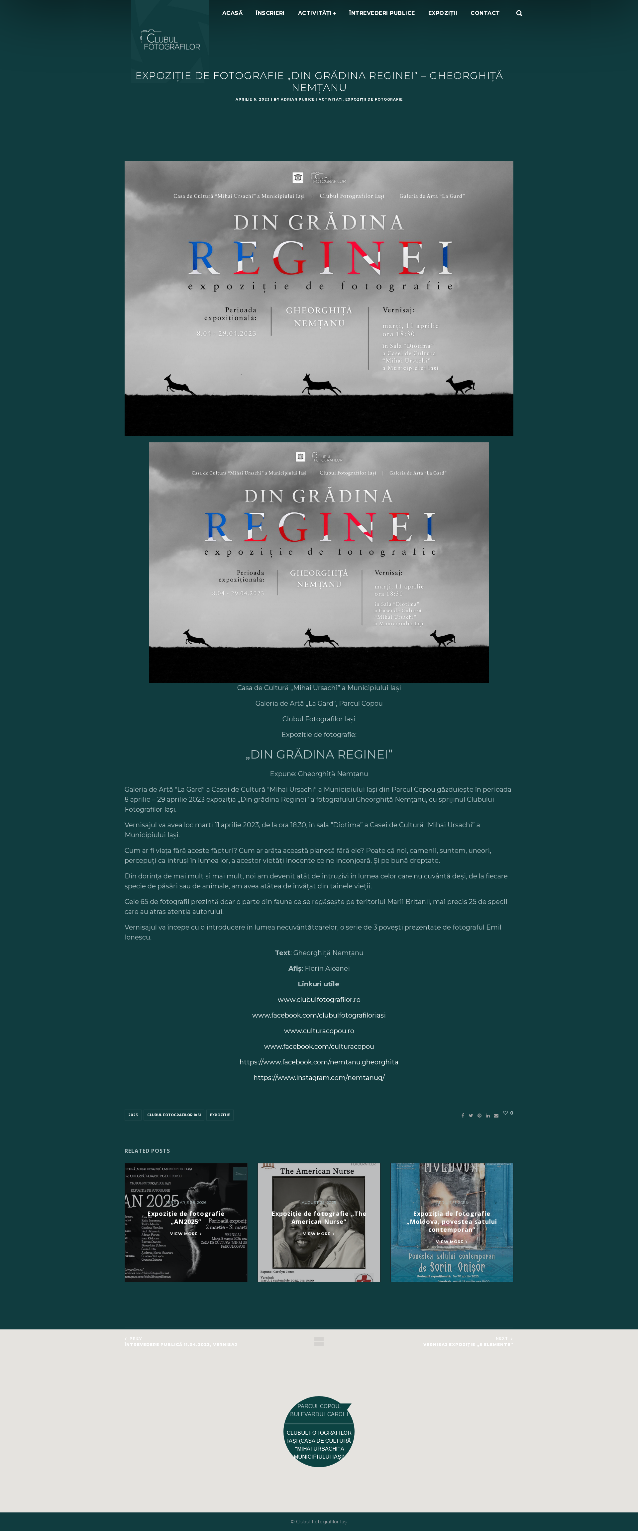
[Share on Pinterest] (479, 1115)
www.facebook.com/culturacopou (319, 1046)
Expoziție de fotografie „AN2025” (186, 1217)
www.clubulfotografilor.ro (319, 1000)
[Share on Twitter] (471, 1115)
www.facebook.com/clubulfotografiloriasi (319, 1015)
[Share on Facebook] (463, 1115)
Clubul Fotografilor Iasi (174, 1115)
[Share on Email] (496, 1115)
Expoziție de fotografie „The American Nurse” (319, 1217)
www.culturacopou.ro (319, 1031)
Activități (331, 99)
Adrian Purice (298, 99)
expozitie (220, 1115)
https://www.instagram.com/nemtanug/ (319, 1078)
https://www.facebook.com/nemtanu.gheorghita (319, 1062)
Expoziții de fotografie (374, 99)
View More (184, 1233)
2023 (133, 1115)
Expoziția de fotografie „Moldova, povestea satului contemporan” (451, 1221)
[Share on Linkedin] (487, 1115)
